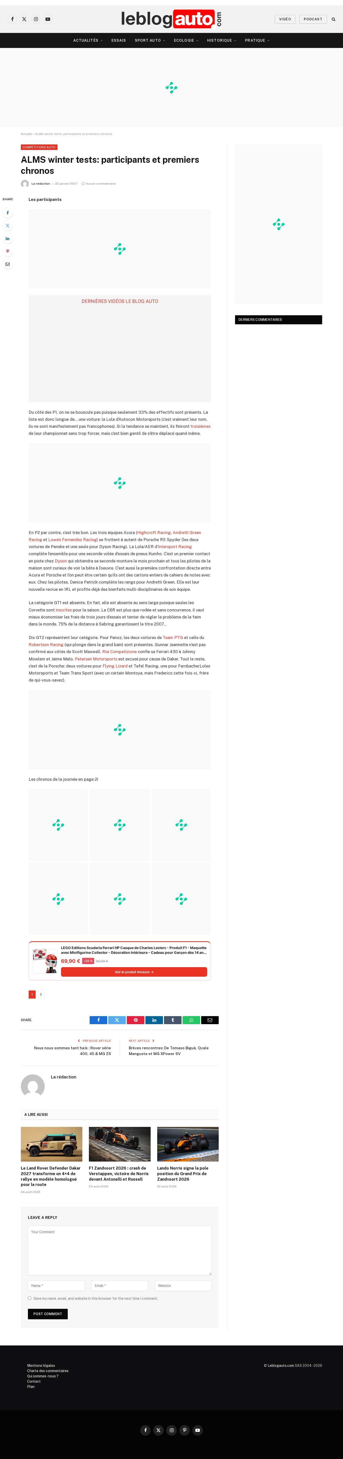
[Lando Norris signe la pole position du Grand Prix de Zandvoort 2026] (188, 1144)
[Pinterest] (8, 251)
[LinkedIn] (8, 238)
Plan (31, 1387)
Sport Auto (148, 40)
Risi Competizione (119, 651)
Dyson (61, 560)
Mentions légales (41, 1366)
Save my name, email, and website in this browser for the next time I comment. (95, 1298)
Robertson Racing (46, 644)
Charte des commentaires (48, 1371)
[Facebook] (8, 213)
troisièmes (200, 426)
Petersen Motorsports (96, 658)
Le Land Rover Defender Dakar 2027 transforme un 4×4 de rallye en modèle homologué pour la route (51, 1176)
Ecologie (184, 40)
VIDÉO (285, 19)
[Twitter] (8, 226)
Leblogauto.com (281, 1366)
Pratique (255, 40)
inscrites (64, 609)
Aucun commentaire (101, 183)
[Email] (8, 264)
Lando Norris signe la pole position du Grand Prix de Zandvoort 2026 (182, 1174)
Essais (118, 40)
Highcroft (146, 532)
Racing (164, 532)
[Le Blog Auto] (171, 19)
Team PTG (173, 637)
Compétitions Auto (39, 147)
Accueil (26, 134)
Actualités (85, 40)
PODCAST (313, 19)
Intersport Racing (175, 546)
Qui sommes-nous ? (43, 1376)
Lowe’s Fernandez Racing (72, 539)
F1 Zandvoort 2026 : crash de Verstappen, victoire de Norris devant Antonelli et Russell (119, 1174)
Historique (219, 40)
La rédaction (41, 183)
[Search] (333, 19)
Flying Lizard (115, 665)
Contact (34, 1381)
